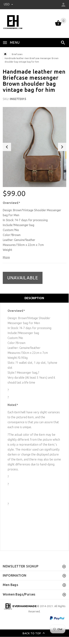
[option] (34, 147)
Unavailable (22, 277)
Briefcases (17, 54)
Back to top (32, 633)
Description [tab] (34, 298)
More (6, 257)
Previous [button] (7, 147)
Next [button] (62, 147)
